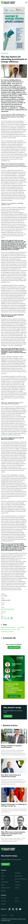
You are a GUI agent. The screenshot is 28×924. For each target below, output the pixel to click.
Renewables (17, 873)
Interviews (4, 53)
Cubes (8, 920)
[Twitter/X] (5, 618)
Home (2, 873)
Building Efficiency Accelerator (8, 627)
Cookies (11, 915)
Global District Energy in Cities (8, 629)
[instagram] (16, 909)
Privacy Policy (4, 915)
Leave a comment (14, 647)
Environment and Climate (20, 879)
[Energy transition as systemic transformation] (14, 736)
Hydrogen (17, 882)
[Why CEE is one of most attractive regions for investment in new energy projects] (14, 822)
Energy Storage (4, 882)
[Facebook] (2, 618)
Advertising (3, 901)
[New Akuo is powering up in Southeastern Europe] (14, 765)
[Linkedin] (9, 618)
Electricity (3, 876)
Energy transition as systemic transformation (11, 746)
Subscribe (8, 716)
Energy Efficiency (18, 876)
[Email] (12, 618)
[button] (26, 2)
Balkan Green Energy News (7, 609)
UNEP (18, 629)
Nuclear (2, 885)
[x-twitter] (13, 909)
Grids (2, 879)
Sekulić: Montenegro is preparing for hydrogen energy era (14, 805)
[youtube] (20, 909)
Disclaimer (3, 904)
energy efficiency (21, 627)
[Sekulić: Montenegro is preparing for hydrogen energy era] (14, 794)
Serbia (2, 604)
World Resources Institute (7, 631)
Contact (16, 898)
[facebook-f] (9, 909)
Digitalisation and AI (5, 887)
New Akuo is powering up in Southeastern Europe (11, 775)
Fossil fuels (17, 885)
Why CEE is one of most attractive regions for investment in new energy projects (13, 833)
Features (17, 887)
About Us (17, 901)
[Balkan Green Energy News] (8, 2)
